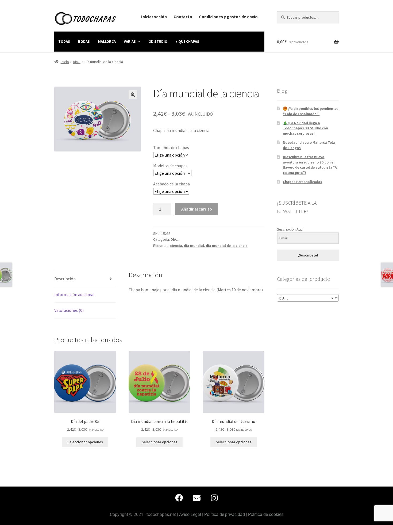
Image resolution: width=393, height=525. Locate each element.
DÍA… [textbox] (306, 298)
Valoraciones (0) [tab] (69, 310)
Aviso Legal (190, 514)
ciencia (176, 245)
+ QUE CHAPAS (187, 41)
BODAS (84, 41)
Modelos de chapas (170, 165)
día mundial (194, 245)
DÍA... (76, 61)
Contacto (183, 16)
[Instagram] (214, 498)
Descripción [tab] (65, 278)
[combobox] (308, 298)
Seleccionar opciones (85, 442)
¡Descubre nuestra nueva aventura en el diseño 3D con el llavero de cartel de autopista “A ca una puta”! (310, 164)
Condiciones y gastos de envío (228, 16)
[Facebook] (179, 498)
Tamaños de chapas (171, 147)
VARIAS (130, 41)
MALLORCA (107, 41)
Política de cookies (265, 514)
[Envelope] (196, 498)
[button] (133, 94)
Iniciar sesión (154, 16)
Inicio (65, 61)
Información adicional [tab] (74, 294)
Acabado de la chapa (171, 183)
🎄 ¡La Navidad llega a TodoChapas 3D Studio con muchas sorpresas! (305, 128)
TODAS (64, 41)
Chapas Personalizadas (302, 181)
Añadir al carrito (196, 209)
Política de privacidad (224, 514)
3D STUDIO (158, 41)
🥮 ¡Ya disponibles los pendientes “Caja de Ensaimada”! (310, 111)
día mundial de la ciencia (227, 245)
